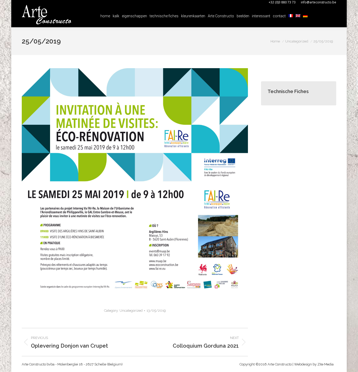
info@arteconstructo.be (318, 2)
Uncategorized (131, 310)
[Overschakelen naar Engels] (298, 16)
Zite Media (325, 364)
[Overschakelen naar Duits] (305, 16)
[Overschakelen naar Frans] (290, 16)
